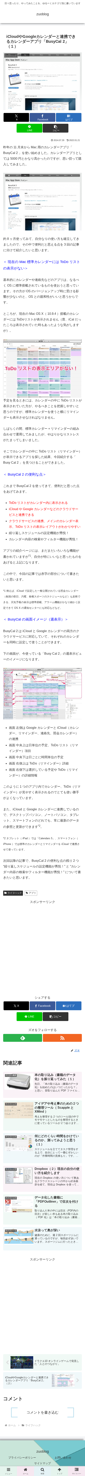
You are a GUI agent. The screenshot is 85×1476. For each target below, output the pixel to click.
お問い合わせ (63, 1457)
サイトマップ (42, 1463)
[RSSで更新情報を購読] (62, 1038)
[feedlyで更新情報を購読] (22, 1038)
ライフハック (15, 893)
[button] (55, 128)
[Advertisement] (42, 947)
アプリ (32, 893)
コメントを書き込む (42, 1412)
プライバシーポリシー (22, 1457)
